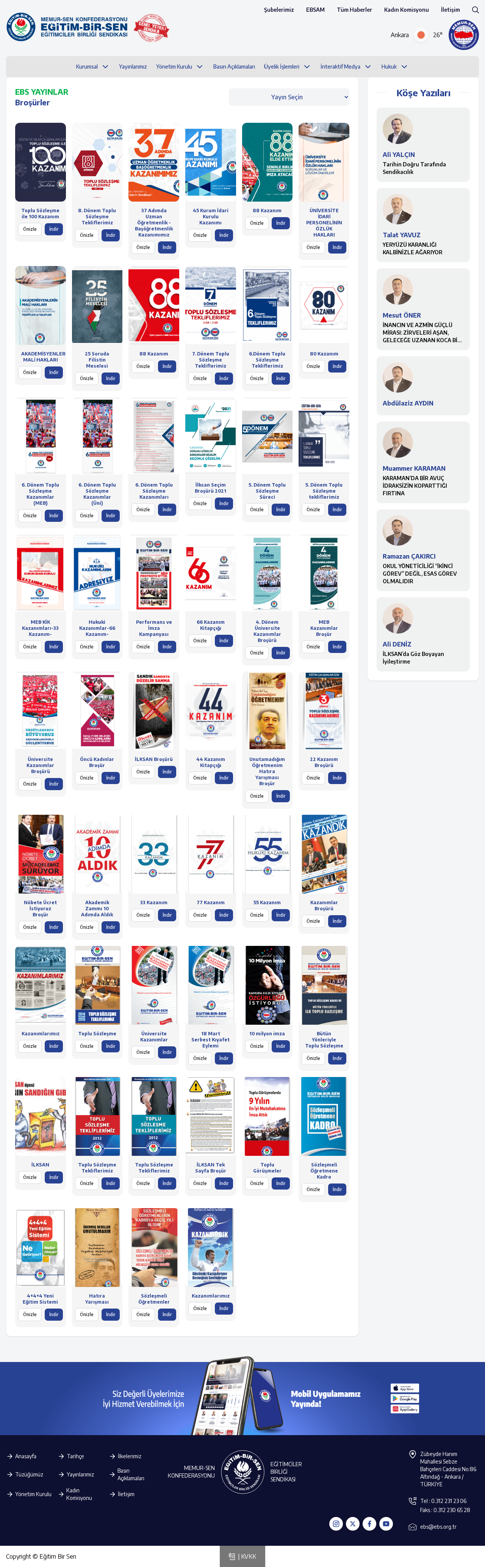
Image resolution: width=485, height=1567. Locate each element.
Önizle (30, 229)
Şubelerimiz (279, 9)
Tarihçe (75, 1456)
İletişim (450, 9)
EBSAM (315, 9)
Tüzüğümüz (29, 1474)
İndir (53, 229)
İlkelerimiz (129, 1456)
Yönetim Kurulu (33, 1494)
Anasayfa (25, 1456)
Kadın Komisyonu (406, 9)
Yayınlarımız (80, 1474)
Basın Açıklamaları (130, 1474)
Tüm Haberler (354, 9)
